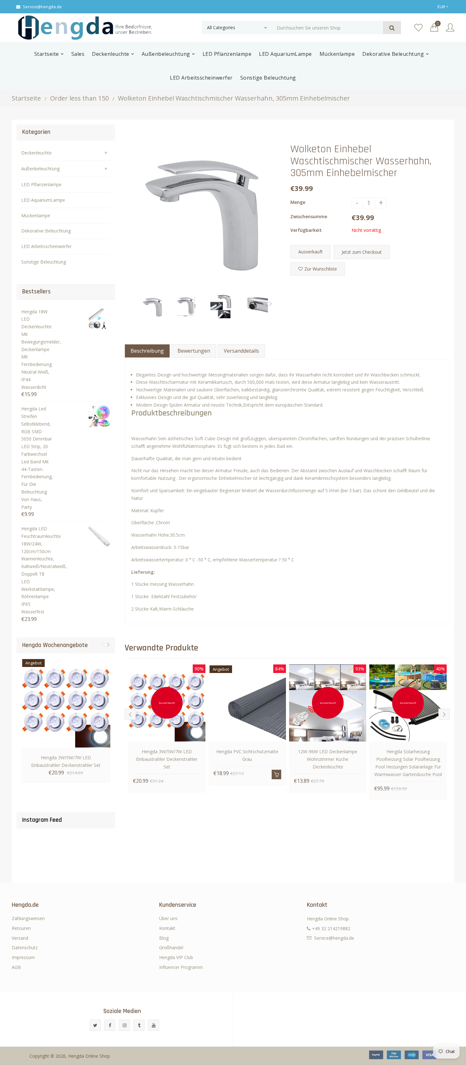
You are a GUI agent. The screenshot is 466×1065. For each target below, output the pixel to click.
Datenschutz (25, 947)
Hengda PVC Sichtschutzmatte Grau (247, 755)
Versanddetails (241, 350)
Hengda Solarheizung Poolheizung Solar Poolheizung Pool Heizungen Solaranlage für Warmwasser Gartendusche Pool (408, 762)
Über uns (168, 918)
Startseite (26, 98)
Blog (164, 938)
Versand (20, 938)
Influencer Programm (181, 967)
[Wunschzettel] (418, 28)
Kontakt (167, 928)
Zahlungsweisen (28, 918)
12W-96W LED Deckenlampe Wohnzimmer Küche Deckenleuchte (327, 759)
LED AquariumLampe (43, 200)
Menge (297, 202)
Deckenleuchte (36, 153)
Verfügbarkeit (306, 230)
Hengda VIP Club (176, 957)
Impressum (23, 957)
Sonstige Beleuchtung (43, 262)
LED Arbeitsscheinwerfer (46, 246)
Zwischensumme (308, 216)
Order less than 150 (79, 98)
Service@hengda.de (42, 7)
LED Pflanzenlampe (41, 184)
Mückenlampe (35, 215)
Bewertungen (194, 350)
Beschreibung (147, 350)
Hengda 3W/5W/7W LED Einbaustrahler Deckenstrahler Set (65, 761)
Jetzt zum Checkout (362, 252)
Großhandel (171, 947)
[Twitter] (95, 1025)
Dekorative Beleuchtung (46, 231)
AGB (16, 967)
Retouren (21, 928)
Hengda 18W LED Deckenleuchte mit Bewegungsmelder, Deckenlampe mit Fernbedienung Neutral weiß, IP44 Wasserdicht (37, 349)
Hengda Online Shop (89, 1056)
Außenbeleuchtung (40, 169)
